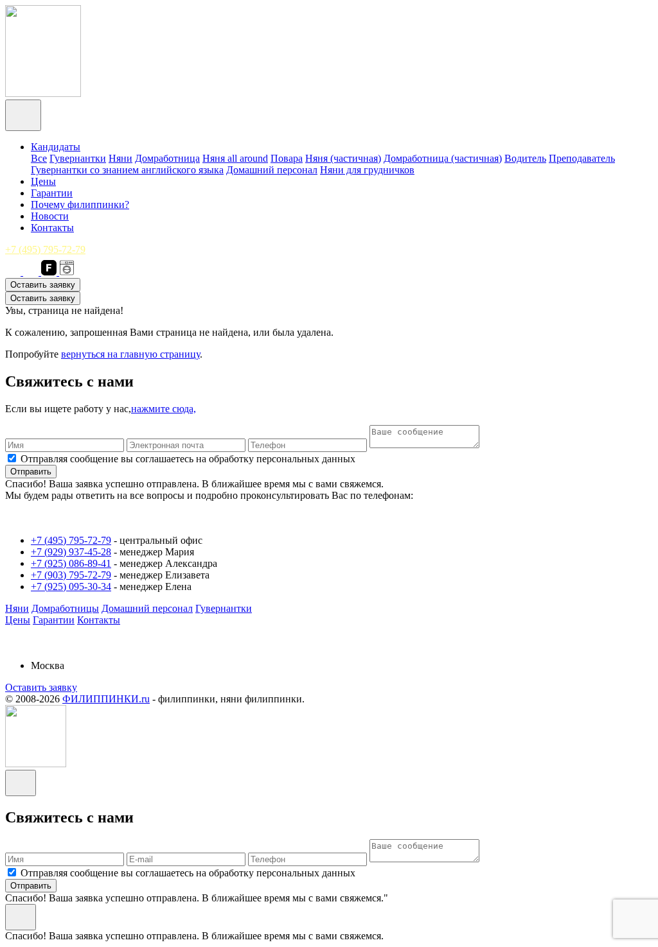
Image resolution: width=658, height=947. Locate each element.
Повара (287, 158)
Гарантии (52, 192)
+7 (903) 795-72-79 (71, 574)
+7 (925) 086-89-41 (71, 563)
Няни (120, 158)
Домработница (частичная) (443, 158)
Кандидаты (55, 146)
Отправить (30, 471)
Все (39, 158)
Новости (50, 216)
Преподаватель (582, 158)
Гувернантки (77, 158)
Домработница (167, 158)
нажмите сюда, (163, 408)
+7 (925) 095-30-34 (71, 586)
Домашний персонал (271, 169)
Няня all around (235, 158)
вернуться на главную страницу (130, 354)
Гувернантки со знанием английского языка (127, 169)
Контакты (52, 227)
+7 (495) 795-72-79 (45, 249)
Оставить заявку (42, 285)
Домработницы (65, 608)
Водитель (525, 158)
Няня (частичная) (343, 158)
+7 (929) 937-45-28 (71, 551)
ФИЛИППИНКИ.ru (106, 698)
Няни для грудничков (367, 169)
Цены (43, 181)
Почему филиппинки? (80, 204)
